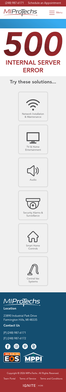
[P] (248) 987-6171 (15, 333)
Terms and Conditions (51, 379)
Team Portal (9, 379)
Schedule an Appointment (44, 3)
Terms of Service (28, 379)
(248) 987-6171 (14, 3)
